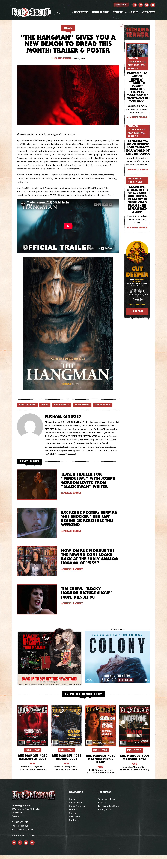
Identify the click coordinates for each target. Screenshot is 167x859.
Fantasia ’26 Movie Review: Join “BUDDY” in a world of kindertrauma (138, 147)
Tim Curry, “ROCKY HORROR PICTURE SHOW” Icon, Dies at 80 (86, 593)
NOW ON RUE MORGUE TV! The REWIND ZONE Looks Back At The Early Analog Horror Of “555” (89, 557)
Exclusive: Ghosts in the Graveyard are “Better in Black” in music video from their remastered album (137, 199)
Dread (44, 405)
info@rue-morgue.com (23, 829)
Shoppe (134, 12)
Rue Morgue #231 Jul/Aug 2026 (66, 757)
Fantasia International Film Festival (137, 61)
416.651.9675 (22, 822)
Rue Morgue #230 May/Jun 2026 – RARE (100, 759)
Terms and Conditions (108, 806)
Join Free (137, 310)
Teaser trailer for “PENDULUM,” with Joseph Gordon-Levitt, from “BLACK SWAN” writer (88, 480)
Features (73, 809)
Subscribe (121, 5)
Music (131, 182)
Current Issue (80, 12)
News (139, 182)
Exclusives (134, 178)
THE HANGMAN (102, 405)
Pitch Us (102, 802)
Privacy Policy (104, 809)
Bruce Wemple (27, 405)
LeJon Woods (82, 405)
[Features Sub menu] (126, 12)
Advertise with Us (106, 799)
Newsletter (148, 12)
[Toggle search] (59, 12)
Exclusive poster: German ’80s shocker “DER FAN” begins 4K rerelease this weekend (89, 518)
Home (72, 799)
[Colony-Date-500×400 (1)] (117, 656)
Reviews (133, 68)
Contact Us (74, 820)
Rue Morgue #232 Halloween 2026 (32, 757)
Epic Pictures (61, 405)
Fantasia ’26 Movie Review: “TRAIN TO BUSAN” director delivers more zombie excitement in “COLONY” (137, 87)
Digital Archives (100, 12)
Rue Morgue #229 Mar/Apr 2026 (134, 757)
